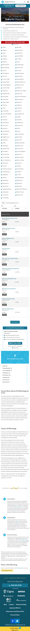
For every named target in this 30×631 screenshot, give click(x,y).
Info (4, 224)
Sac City (19, 140)
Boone (4, 70)
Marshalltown (21, 82)
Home (10, 16)
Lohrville (19, 67)
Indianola (5, 192)
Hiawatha (5, 180)
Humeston (5, 183)
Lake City (20, 53)
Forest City (5, 154)
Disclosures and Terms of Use (15, 611)
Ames (4, 53)
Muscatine (20, 99)
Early (4, 143)
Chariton (5, 91)
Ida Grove (5, 186)
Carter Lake (6, 79)
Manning (19, 76)
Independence (6, 189)
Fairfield (5, 151)
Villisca (19, 171)
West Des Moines (22, 189)
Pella (18, 128)
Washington (20, 177)
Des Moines (5, 131)
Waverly (19, 186)
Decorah (5, 125)
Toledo (19, 166)
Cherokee (5, 96)
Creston (4, 119)
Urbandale (20, 169)
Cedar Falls (5, 82)
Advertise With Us (15, 608)
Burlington (5, 73)
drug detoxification (17, 506)
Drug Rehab (17, 522)
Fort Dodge (5, 157)
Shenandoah (20, 143)
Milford (19, 88)
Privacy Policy (15, 615)
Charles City (6, 93)
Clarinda (5, 99)
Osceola (19, 119)
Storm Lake (20, 160)
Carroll (4, 76)
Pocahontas (20, 134)
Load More (15, 322)
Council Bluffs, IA (7, 370)
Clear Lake (5, 102)
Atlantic (4, 59)
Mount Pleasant (21, 96)
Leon (18, 62)
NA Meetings (15, 16)
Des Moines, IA (7, 375)
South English (21, 151)
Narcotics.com (11, 624)
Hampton (5, 174)
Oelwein (19, 108)
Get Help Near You (9, 5)
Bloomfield (5, 67)
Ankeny (4, 56)
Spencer (19, 154)
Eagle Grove (6, 137)
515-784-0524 (16, 343)
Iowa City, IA (6, 379)
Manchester (20, 73)
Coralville (5, 111)
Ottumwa (20, 125)
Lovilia (19, 70)
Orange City (20, 114)
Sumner (19, 163)
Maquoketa (20, 79)
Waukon (19, 183)
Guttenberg (5, 171)
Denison (5, 128)
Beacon (4, 62)
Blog (5, 604)
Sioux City (20, 148)
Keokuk (19, 47)
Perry (18, 131)
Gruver (4, 166)
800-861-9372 (21, 6)
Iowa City (5, 195)
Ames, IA (5, 366)
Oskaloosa (20, 122)
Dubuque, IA (6, 377)
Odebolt (19, 105)
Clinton (4, 105)
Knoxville (20, 50)
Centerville (5, 88)
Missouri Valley (21, 91)
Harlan (4, 177)
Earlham (5, 140)
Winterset (20, 195)
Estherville (5, 148)
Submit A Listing (21, 604)
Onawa (19, 111)
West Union (20, 192)
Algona (4, 50)
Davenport (5, 122)
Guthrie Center (7, 169)
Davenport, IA (6, 373)
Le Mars (19, 59)
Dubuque (5, 134)
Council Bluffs (6, 114)
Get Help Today (16, 42)
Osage (18, 117)
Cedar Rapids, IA (7, 368)
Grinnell (5, 163)
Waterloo (20, 180)
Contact (11, 604)
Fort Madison (6, 160)
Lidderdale (20, 64)
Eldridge (5, 145)
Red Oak (19, 137)
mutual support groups (23, 539)
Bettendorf (5, 64)
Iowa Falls (5, 198)
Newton (19, 102)
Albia (4, 47)
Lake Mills (20, 56)
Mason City (20, 85)
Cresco (4, 117)
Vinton (19, 174)
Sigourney (20, 145)
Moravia (19, 93)
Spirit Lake (20, 157)
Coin (3, 108)
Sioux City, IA (6, 382)
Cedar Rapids (6, 85)
